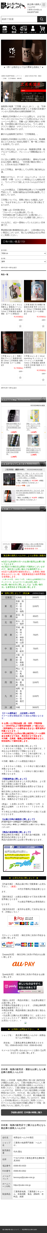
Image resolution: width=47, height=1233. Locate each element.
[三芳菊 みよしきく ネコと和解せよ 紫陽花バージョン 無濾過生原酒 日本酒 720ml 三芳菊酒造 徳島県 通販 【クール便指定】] (12, 291)
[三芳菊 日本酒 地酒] (35, 291)
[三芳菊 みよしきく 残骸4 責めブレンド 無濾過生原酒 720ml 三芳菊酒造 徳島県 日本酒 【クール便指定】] (12, 342)
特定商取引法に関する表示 (29, 1229)
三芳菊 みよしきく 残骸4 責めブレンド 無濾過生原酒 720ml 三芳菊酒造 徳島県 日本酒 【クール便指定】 (12, 360)
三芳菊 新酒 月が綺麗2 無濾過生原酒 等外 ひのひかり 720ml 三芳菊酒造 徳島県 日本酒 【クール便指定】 (35, 309)
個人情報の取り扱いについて (11, 1229)
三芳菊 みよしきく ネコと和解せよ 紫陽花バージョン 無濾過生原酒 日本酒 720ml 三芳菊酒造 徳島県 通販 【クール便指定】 (11, 309)
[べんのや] (13, 8)
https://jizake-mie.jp (22, 1185)
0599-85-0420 (16, 1045)
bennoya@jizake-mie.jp (24, 1177)
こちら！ (16, 912)
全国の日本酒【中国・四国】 (33, 76)
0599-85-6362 (36, 1045)
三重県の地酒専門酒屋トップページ (11, 76)
